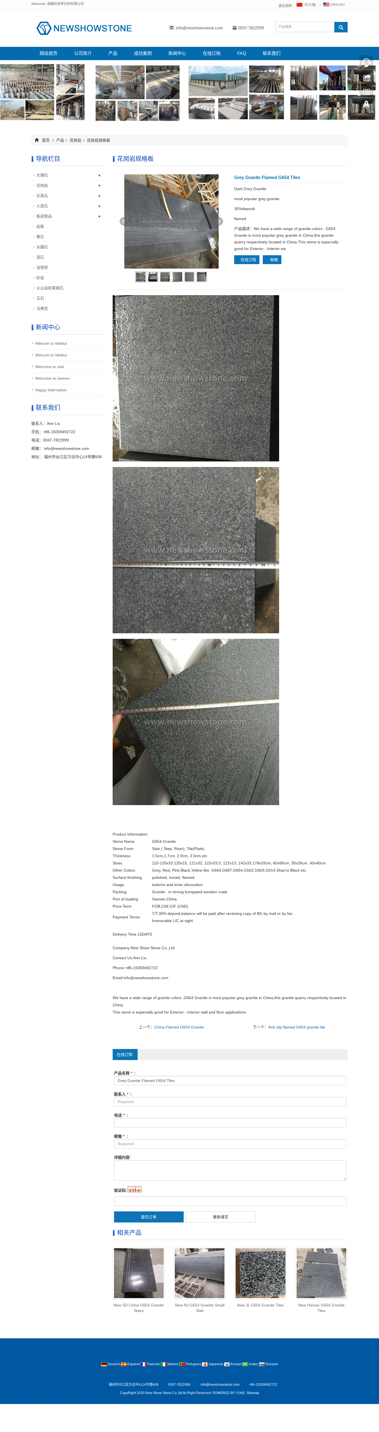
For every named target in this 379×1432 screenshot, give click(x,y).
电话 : (121, 1115)
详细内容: (122, 1157)
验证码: (120, 1190)
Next (218, 221)
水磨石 (42, 247)
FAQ (241, 53)
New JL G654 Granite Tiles (260, 1305)
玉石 (40, 298)
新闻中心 (177, 53)
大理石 (42, 175)
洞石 (40, 257)
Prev (124, 221)
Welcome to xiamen (52, 378)
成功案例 (143, 53)
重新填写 (220, 1217)
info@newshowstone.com (199, 27)
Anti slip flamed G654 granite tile (296, 1027)
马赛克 (42, 308)
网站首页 (48, 53)
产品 (112, 53)
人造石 (42, 206)
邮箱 (273, 259)
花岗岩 (75, 140)
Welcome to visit (49, 366)
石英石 (42, 195)
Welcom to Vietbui (51, 343)
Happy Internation (51, 390)
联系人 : (123, 1094)
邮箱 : (121, 1136)
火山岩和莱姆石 (50, 288)
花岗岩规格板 (98, 140)
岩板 (40, 226)
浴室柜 (42, 267)
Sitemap (253, 1393)
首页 (46, 140)
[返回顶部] (366, 106)
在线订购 (212, 53)
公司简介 (83, 53)
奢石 (40, 236)
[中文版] (306, 6)
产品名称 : (125, 1073)
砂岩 (40, 277)
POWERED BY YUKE (229, 1393)
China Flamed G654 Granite (179, 1027)
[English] (334, 6)
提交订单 (148, 1217)
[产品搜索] (341, 27)
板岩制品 (44, 216)
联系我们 (272, 53)
